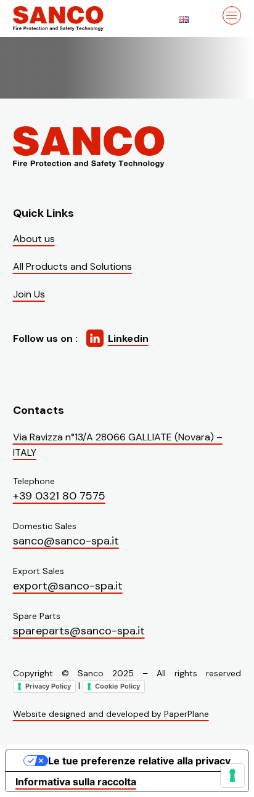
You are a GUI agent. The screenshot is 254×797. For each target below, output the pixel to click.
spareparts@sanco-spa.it (79, 630)
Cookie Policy (117, 686)
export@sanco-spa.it (68, 585)
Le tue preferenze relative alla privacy (139, 761)
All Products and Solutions (72, 266)
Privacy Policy (48, 686)
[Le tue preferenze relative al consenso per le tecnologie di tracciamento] (232, 775)
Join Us (29, 294)
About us (34, 238)
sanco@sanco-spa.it (66, 540)
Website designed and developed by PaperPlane (111, 713)
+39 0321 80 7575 (59, 495)
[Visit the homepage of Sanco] (74, 18)
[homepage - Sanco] (90, 147)
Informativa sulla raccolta (75, 781)
